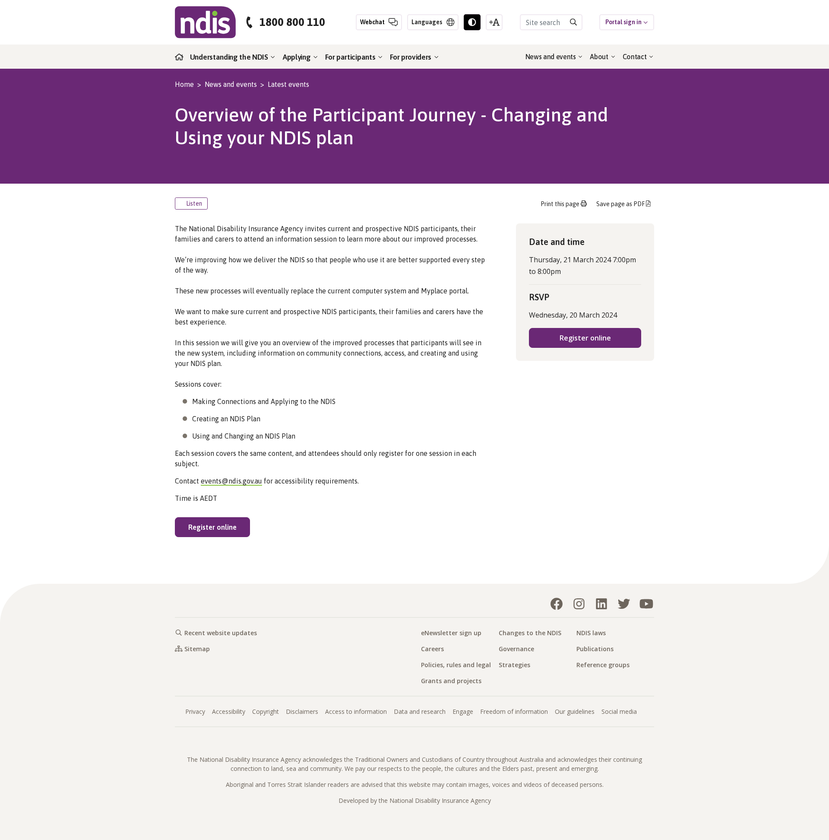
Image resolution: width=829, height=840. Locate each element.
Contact (635, 56)
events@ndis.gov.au (231, 481)
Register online (219, 527)
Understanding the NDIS (230, 57)
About (600, 56)
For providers (411, 57)
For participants (351, 57)
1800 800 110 (292, 22)
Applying (297, 57)
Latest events (288, 84)
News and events (551, 56)
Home (184, 84)
